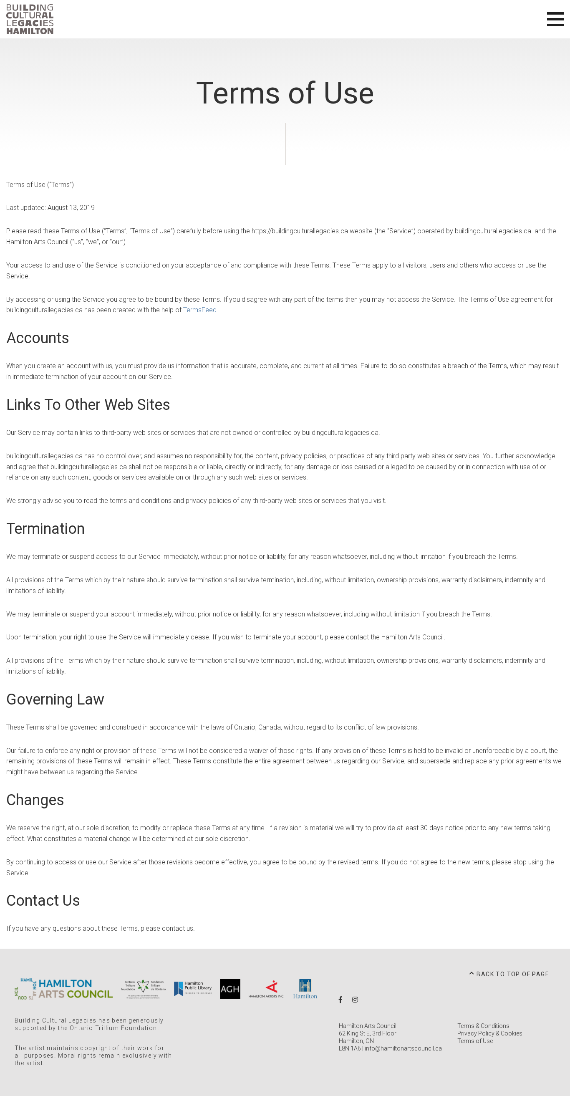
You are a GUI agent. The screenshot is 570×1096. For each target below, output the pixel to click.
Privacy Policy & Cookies (489, 1033)
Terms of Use (475, 1041)
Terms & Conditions (483, 1026)
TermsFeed (200, 310)
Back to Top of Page (513, 974)
